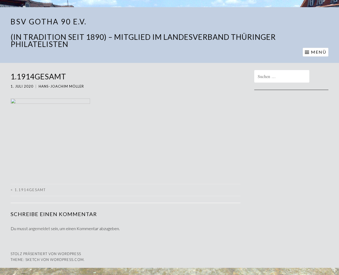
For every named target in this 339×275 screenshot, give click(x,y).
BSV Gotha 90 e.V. (49, 21)
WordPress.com (67, 259)
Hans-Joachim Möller (61, 86)
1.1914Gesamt (28, 190)
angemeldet (39, 228)
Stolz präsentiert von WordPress (46, 254)
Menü (318, 51)
